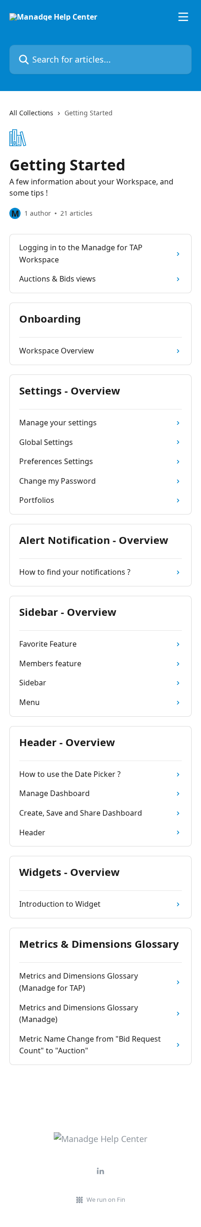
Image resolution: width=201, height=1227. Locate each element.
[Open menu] (183, 16)
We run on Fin (105, 1199)
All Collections (31, 112)
